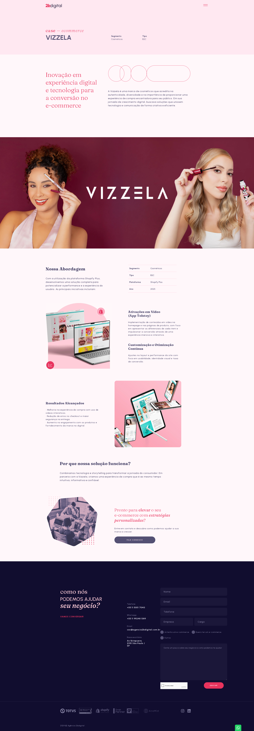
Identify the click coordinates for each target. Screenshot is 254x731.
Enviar (213, 685)
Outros (167, 638)
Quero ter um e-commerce (208, 632)
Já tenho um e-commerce (176, 632)
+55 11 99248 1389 (136, 618)
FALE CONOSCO (135, 540)
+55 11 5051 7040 (136, 607)
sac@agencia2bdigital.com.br (143, 629)
